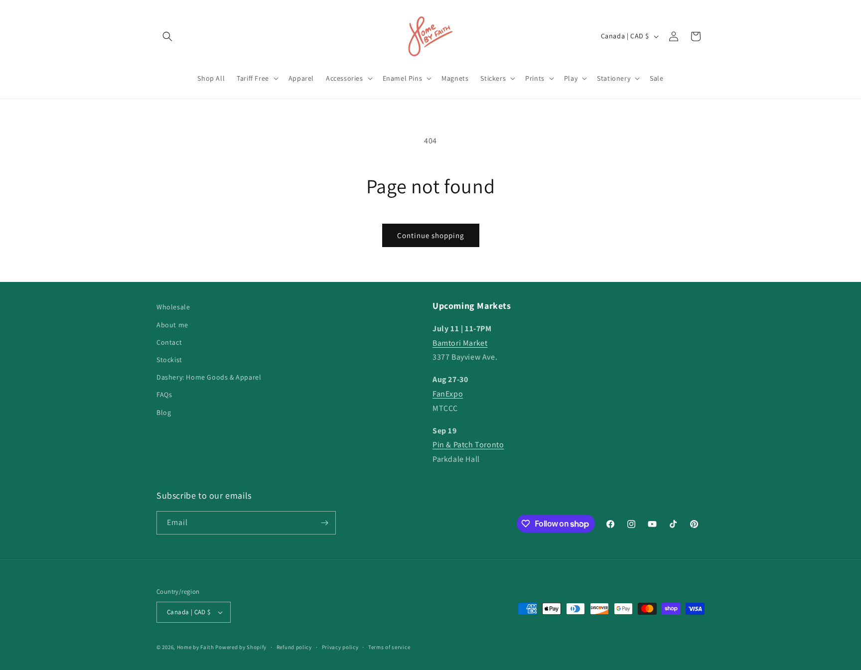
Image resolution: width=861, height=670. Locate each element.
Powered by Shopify (241, 647)
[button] (167, 36)
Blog (163, 412)
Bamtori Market (459, 343)
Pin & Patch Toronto (468, 444)
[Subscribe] (324, 523)
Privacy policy (340, 647)
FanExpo (447, 394)
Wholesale (173, 306)
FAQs (164, 394)
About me (172, 324)
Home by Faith (195, 647)
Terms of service (389, 647)
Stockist (169, 359)
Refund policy (294, 647)
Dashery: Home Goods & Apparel (208, 377)
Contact (169, 342)
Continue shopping (430, 235)
